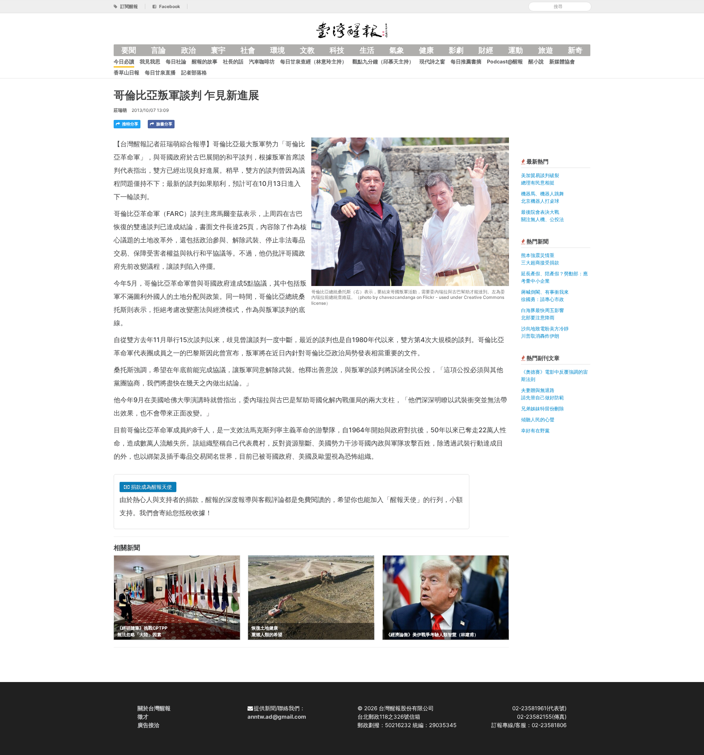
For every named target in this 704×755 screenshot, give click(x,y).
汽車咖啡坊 (262, 61)
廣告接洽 (149, 725)
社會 (248, 50)
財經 (485, 50)
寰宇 (218, 50)
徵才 (143, 716)
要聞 (128, 50)
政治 (188, 50)
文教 (307, 50)
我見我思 (150, 61)
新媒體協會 (562, 61)
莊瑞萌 (120, 110)
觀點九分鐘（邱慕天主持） (383, 61)
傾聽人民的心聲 (537, 419)
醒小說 (536, 61)
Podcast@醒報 (505, 61)
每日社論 (176, 61)
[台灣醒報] (352, 29)
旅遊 (545, 50)
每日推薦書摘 (466, 61)
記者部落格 (194, 72)
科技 (337, 50)
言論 (158, 50)
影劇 (456, 50)
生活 (367, 50)
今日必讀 (124, 61)
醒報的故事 (204, 61)
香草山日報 (126, 72)
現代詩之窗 (432, 61)
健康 (426, 50)
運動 (515, 50)
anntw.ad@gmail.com (276, 716)
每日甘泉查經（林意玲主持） (313, 61)
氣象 (396, 50)
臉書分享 (163, 124)
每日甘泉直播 (160, 72)
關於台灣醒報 (154, 708)
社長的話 (233, 61)
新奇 (575, 50)
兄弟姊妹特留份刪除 (542, 408)
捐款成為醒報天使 (150, 487)
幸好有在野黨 (535, 430)
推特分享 (129, 124)
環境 (277, 50)
